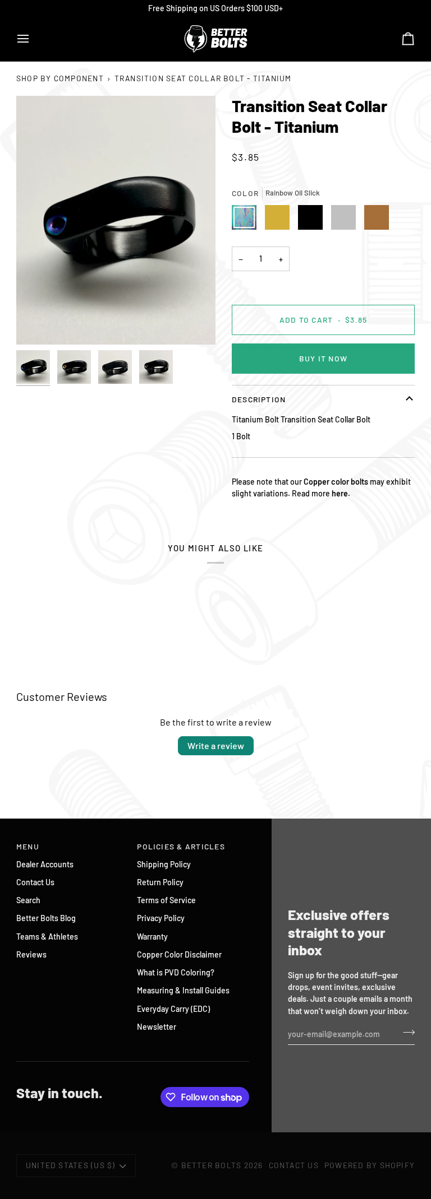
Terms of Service (166, 900)
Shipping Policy (164, 864)
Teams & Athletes (47, 936)
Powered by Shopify (369, 1165)
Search (28, 900)
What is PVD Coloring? (175, 972)
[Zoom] (116, 220)
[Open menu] (33, 38)
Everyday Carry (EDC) (173, 1009)
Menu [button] (27, 846)
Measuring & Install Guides (183, 990)
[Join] (405, 1033)
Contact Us (35, 882)
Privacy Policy (161, 918)
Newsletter (156, 1026)
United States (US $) (71, 1165)
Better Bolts (211, 1165)
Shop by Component (60, 78)
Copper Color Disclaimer (179, 954)
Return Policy (160, 882)
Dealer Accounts (45, 864)
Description (259, 399)
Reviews (31, 954)
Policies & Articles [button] (181, 846)
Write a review (215, 745)
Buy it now (323, 358)
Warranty (152, 936)
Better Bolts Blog (46, 918)
